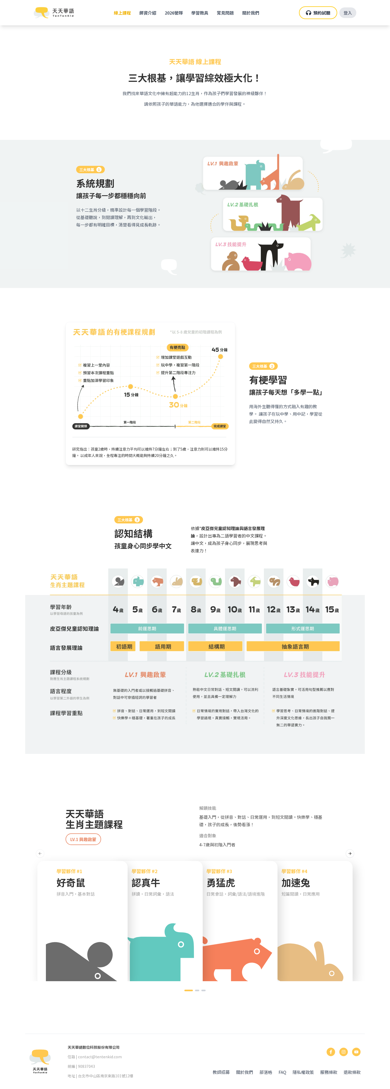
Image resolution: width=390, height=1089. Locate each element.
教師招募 (221, 1072)
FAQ (282, 1072)
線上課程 (122, 13)
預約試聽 (321, 13)
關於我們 (250, 13)
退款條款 (352, 1072)
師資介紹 (147, 13)
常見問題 (225, 13)
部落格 (265, 1072)
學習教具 (199, 13)
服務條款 (328, 1072)
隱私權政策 (303, 1072)
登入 (348, 13)
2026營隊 (174, 13)
